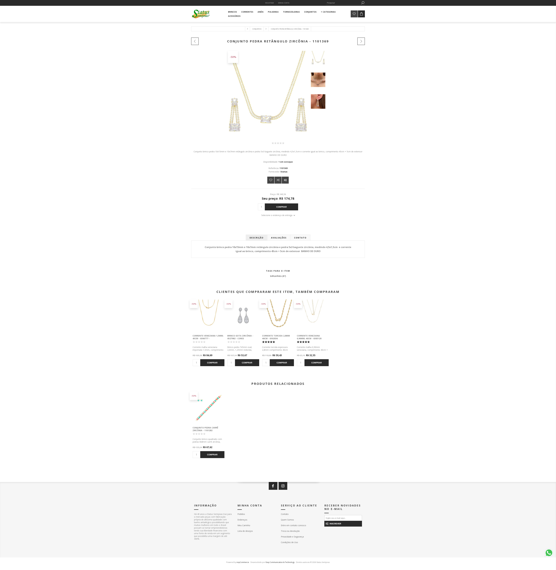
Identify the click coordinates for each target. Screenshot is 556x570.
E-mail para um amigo (285, 180)
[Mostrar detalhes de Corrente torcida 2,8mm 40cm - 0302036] (278, 315)
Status (283, 171)
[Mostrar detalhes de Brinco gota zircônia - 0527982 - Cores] (243, 315)
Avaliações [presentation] (279, 237)
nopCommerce (243, 562)
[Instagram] (283, 486)
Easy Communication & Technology (280, 562)
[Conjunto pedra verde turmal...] (361, 41)
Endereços (242, 519)
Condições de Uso (289, 542)
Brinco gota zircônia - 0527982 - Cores (240, 337)
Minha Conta (283, 3)
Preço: (273, 194)
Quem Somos (287, 519)
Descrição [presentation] (257, 237)
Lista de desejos (245, 531)
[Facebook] (273, 486)
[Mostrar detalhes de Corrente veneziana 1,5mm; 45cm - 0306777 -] (208, 315)
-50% (233, 57)
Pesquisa (363, 3)
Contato (285, 514)
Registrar (269, 3)
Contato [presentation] (300, 237)
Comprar (281, 207)
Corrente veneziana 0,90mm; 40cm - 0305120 (309, 337)
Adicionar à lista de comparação (278, 180)
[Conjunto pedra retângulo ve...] (195, 41)
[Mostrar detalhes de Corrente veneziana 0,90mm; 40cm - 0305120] (313, 315)
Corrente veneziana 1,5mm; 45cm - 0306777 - (208, 337)
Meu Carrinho (243, 525)
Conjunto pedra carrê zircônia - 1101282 (205, 429)
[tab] (256, 238)
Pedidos (241, 514)
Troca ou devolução (290, 531)
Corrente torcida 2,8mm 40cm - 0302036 (276, 337)
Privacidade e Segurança (292, 536)
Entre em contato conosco (293, 525)
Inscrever (335, 524)
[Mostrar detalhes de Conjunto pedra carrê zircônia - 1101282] (208, 407)
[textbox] (343, 3)
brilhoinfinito (276, 276)
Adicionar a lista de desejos (270, 180)
